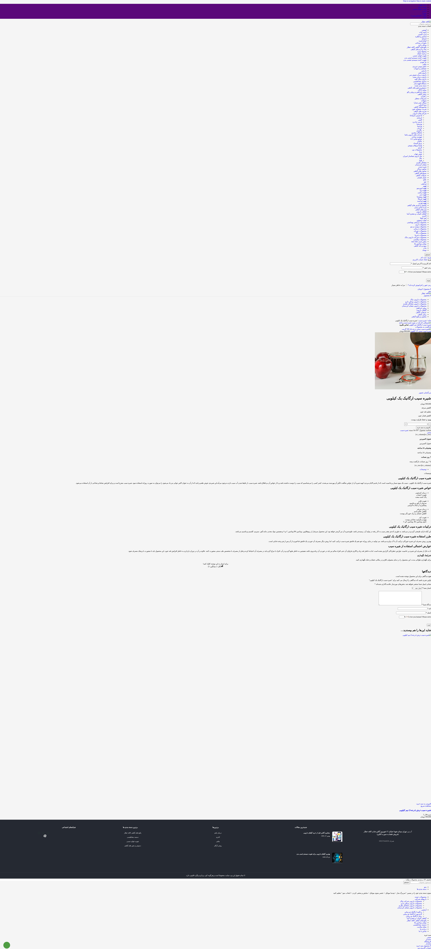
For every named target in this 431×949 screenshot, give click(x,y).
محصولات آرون (421, 224)
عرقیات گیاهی (421, 175)
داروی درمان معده (420, 77)
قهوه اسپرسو (422, 188)
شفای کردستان (421, 165)
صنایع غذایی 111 (416, 139)
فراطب (424, 184)
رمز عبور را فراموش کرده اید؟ (419, 285)
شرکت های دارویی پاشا (413, 135)
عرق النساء (417, 143)
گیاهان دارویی (421, 212)
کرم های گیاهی (421, 210)
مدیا (420, 152)
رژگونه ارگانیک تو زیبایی (413, 912)
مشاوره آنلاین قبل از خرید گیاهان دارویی (316, 833)
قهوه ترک (423, 190)
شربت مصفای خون (419, 109)
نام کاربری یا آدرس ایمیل (421, 263)
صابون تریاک (422, 169)
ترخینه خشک (422, 54)
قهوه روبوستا (422, 197)
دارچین (424, 71)
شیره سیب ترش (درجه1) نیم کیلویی (415, 810)
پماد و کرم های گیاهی (419, 49)
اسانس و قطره (421, 36)
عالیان (419, 141)
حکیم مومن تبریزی (419, 66)
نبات (425, 248)
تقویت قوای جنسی (420, 56)
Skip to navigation (409, 1)
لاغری (424, 216)
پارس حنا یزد (417, 122)
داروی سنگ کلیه (421, 79)
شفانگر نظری (421, 163)
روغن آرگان (422, 90)
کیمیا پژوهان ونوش (415, 145)
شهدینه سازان (417, 137)
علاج (425, 180)
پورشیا (419, 126)
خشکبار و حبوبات (420, 68)
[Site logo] (426, 22)
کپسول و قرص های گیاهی (417, 205)
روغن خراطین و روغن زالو (417, 92)
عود (425, 182)
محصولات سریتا (421, 235)
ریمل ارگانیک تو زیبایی (414, 916)
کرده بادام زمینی (420, 207)
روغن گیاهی (422, 94)
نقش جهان (418, 154)
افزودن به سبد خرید (423, 427)
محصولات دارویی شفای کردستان (409, 908)
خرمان (419, 128)
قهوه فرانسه (422, 201)
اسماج (424, 39)
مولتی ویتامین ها (420, 244)
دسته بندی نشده (421, 86)
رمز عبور (427, 268)
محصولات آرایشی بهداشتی (417, 222)
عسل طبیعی (422, 177)
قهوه (425, 186)
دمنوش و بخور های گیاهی (417, 88)
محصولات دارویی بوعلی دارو (411, 903)
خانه (429, 321)
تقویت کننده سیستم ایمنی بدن (415, 58)
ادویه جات (423, 32)
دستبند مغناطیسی (420, 81)
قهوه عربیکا (422, 199)
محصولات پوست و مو (418, 227)
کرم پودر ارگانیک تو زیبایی (412, 914)
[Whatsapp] (39, 833)
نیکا (420, 158)
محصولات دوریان (420, 231)
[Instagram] (43, 833)
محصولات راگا (421, 233)
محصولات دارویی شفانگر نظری (410, 905)
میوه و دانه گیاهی (420, 246)
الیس (420, 120)
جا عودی (423, 62)
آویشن (424, 30)
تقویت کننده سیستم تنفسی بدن (415, 60)
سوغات (424, 101)
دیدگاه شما (426, 605)
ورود (428, 280)
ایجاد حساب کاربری (420, 260)
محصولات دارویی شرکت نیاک (411, 901)
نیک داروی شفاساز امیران (412, 156)
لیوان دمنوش (422, 220)
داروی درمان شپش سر (418, 75)
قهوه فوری (422, 203)
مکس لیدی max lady (419, 242)
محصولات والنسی (420, 239)
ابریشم (419, 118)
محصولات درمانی (420, 229)
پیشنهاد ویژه (422, 51)
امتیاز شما (426, 588)
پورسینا (419, 124)
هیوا (420, 160)
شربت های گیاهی (420, 111)
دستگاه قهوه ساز (420, 83)
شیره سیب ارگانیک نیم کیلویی (420, 325)
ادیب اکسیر (422, 34)
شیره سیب (422, 167)
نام (429, 609)
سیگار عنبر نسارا (420, 103)
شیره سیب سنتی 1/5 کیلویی (420, 331)
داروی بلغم (422, 73)
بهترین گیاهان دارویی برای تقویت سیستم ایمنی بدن (313, 854)
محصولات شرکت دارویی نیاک (416, 237)
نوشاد (424, 250)
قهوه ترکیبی (422, 192)
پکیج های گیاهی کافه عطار (417, 47)
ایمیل (428, 613)
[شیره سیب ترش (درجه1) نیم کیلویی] (262, 635)
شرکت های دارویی (420, 113)
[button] (423, 804)
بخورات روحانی (421, 43)
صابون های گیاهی (420, 171)
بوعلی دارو (423, 45)
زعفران (424, 96)
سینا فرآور (423, 105)
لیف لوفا (423, 218)
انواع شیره (423, 41)
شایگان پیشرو (417, 133)
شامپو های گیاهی (420, 107)
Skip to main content (423, 1)
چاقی (424, 64)
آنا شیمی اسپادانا (416, 116)
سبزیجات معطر (421, 98)
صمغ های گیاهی (421, 173)
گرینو (420, 148)
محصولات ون (417, 150)
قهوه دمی (423, 195)
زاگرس (419, 130)
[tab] (423, 469)
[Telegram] (47, 833)
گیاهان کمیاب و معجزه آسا (417, 214)
